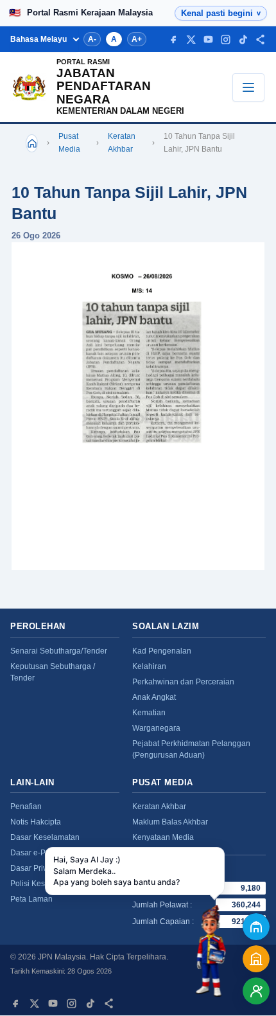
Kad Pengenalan (161, 650)
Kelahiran (149, 666)
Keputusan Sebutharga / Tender (52, 672)
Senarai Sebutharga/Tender (58, 650)
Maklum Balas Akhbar (170, 821)
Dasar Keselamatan (45, 837)
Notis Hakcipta (35, 821)
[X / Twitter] (190, 39)
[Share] (260, 39)
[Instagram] (225, 39)
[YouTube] (208, 39)
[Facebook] (173, 39)
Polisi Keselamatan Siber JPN (62, 883)
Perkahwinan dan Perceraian (183, 681)
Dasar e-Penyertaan (45, 852)
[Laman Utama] (32, 143)
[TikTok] (242, 39)
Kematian (149, 712)
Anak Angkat (154, 697)
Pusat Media (69, 143)
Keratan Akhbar (121, 143)
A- (92, 39)
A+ (137, 39)
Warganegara (156, 728)
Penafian (26, 806)
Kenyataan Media (163, 837)
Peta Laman (31, 899)
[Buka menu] (248, 87)
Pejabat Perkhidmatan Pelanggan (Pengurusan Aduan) (191, 749)
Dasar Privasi (33, 868)
